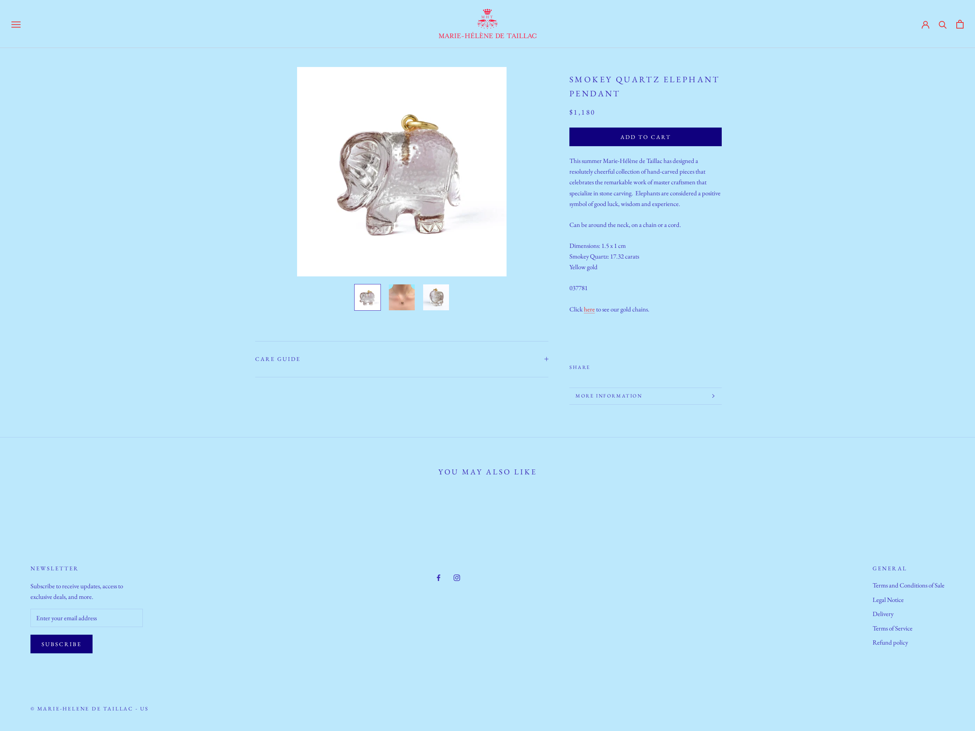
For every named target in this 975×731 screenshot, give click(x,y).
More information (609, 396)
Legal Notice (888, 599)
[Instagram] (457, 576)
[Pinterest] (617, 365)
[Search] (943, 24)
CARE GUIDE (277, 358)
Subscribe (62, 644)
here (589, 309)
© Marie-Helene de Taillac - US (89, 708)
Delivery (883, 614)
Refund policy (890, 642)
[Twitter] (607, 365)
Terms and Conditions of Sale (909, 585)
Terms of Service (893, 628)
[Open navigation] (16, 23)
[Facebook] (597, 365)
